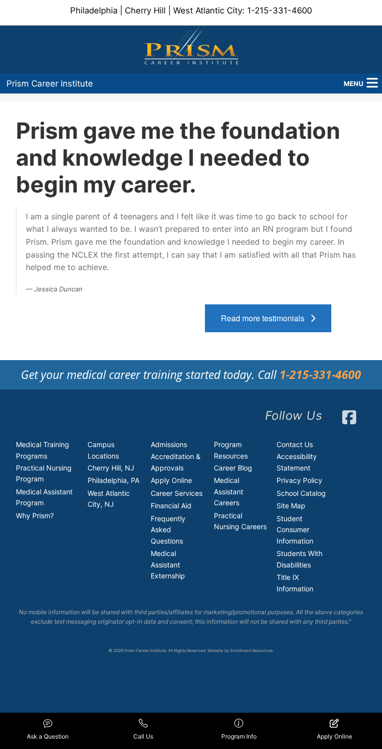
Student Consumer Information (295, 529)
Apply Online (171, 480)
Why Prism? (35, 515)
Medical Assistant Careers (228, 491)
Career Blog (233, 468)
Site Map (291, 505)
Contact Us (295, 444)
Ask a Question (48, 736)
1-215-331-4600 (279, 10)
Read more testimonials (265, 318)
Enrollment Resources (251, 650)
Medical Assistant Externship (168, 564)
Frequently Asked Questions (168, 529)
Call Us (143, 736)
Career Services (176, 493)
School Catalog (301, 493)
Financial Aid (171, 505)
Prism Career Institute (49, 84)
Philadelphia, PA (113, 480)
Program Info (239, 736)
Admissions (169, 444)
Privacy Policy (299, 480)
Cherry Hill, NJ (111, 468)
